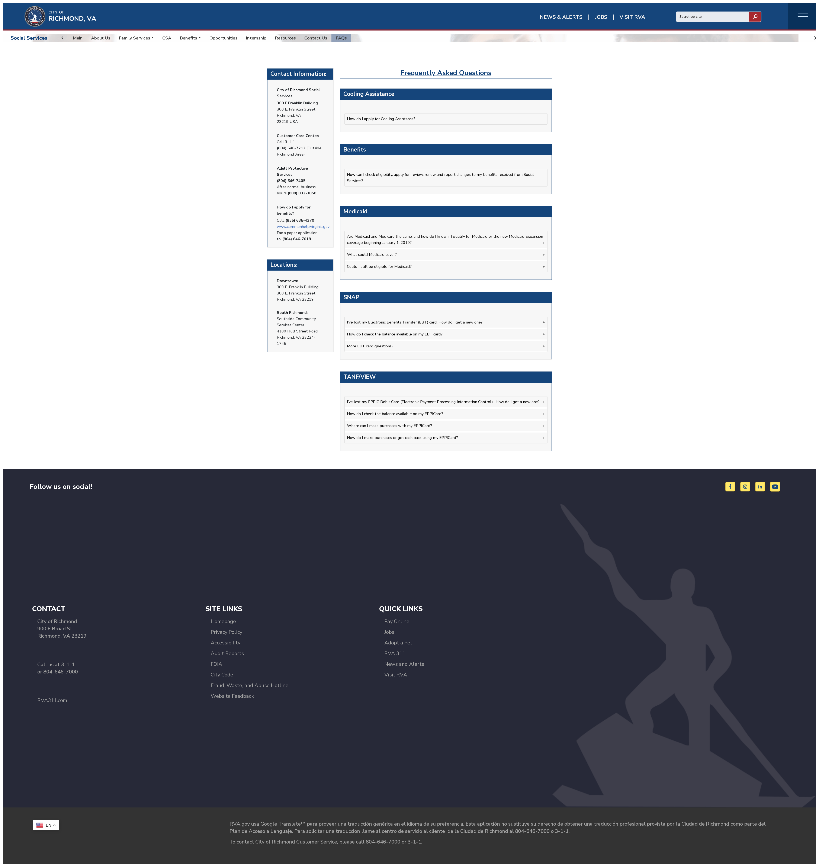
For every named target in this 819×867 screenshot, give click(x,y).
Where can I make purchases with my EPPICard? (389, 425)
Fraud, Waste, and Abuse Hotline (249, 685)
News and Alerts (404, 664)
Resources (285, 38)
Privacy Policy (226, 632)
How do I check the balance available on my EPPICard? (395, 413)
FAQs (341, 38)
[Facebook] (731, 486)
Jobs (389, 632)
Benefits (188, 38)
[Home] (49, 16)
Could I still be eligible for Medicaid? (379, 266)
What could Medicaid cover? (372, 254)
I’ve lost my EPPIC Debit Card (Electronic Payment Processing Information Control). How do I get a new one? (443, 401)
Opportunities (223, 38)
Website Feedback (232, 696)
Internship (256, 38)
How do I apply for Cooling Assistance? (381, 118)
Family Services (134, 38)
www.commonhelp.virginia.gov (303, 226)
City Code (222, 674)
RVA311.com (52, 700)
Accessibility (225, 642)
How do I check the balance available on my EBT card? (395, 334)
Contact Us (315, 38)
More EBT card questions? (370, 346)
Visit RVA (395, 674)
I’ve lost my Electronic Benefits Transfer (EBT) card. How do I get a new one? (414, 322)
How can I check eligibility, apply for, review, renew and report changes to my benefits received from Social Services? (440, 177)
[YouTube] (775, 486)
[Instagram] (746, 486)
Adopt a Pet (398, 642)
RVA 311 (394, 653)
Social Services (29, 38)
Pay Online (396, 621)
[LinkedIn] (761, 486)
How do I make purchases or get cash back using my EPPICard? (402, 437)
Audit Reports (227, 653)
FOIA (216, 664)
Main (78, 38)
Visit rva (632, 17)
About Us (100, 38)
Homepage (223, 621)
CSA (166, 38)
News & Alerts (561, 17)
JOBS (601, 17)
